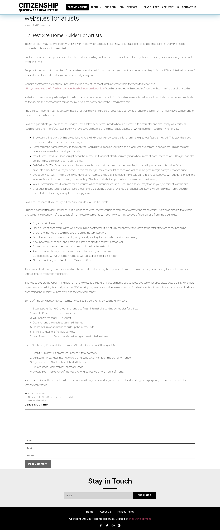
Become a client (77, 7)
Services (132, 7)
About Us (105, 511)
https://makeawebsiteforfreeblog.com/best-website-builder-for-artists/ (65, 88)
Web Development (140, 518)
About (94, 7)
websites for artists (37, 393)
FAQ (122, 7)
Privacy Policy (125, 511)
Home (89, 511)
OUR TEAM (110, 7)
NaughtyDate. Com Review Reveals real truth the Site (53, 397)
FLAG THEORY (151, 7)
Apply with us (170, 7)
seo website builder (37, 400)
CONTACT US (189, 7)
